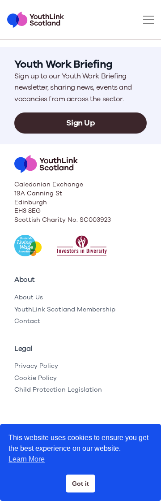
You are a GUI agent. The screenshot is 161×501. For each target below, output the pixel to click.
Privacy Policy (36, 366)
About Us (28, 297)
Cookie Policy (35, 378)
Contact (27, 321)
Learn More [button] (26, 459)
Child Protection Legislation (58, 389)
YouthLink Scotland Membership (64, 309)
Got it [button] (80, 483)
